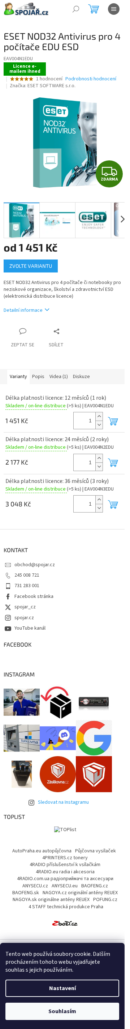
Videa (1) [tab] (58, 376)
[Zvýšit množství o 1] (99, 416)
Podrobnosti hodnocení (90, 79)
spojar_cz (25, 607)
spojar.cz (24, 617)
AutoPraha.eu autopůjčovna (42, 851)
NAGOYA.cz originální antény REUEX (80, 892)
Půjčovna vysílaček (95, 851)
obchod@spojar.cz (34, 564)
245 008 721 (26, 575)
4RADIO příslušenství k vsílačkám (65, 864)
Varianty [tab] (18, 376)
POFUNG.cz (105, 899)
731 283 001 (26, 585)
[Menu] (114, 9)
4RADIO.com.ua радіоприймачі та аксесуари (65, 878)
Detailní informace (23, 310)
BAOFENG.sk (25, 892)
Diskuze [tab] (81, 376)
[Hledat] (76, 9)
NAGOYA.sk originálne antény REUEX (51, 899)
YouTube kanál (30, 628)
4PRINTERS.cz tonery (65, 857)
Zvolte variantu (30, 266)
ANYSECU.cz (35, 886)
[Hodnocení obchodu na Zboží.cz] (65, 923)
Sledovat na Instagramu (63, 802)
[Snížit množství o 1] (99, 425)
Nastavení (62, 988)
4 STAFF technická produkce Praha (66, 906)
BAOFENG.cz (94, 886)
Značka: (42, 85)
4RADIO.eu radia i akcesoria (65, 871)
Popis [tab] (38, 376)
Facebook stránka (33, 596)
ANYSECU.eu (65, 886)
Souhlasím (62, 1011)
